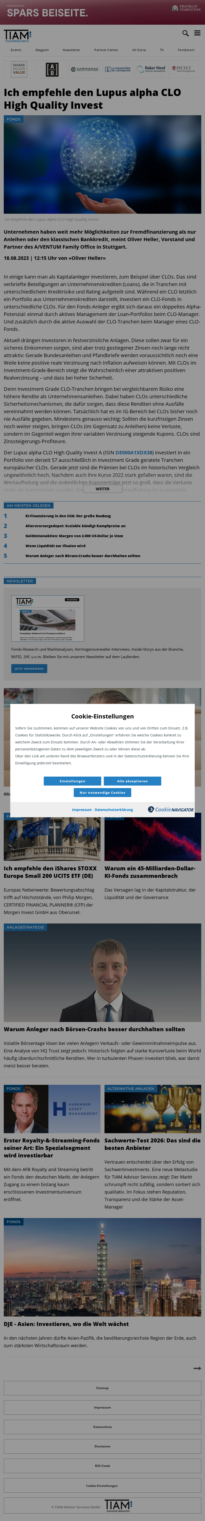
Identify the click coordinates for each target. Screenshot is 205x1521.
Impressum (82, 809)
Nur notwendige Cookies (102, 792)
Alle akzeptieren (132, 781)
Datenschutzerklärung (114, 809)
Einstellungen (73, 781)
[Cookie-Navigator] (171, 811)
